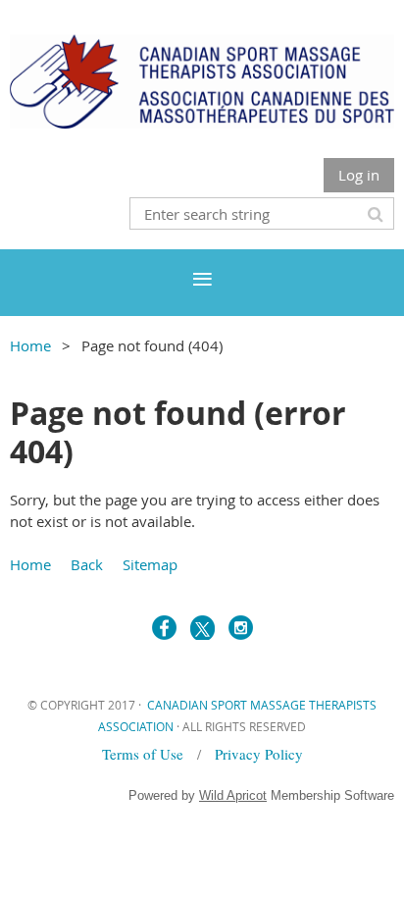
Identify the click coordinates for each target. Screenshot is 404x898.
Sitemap (150, 564)
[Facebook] (164, 627)
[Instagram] (240, 627)
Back (87, 564)
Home (30, 345)
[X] (202, 627)
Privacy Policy (259, 754)
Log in (358, 175)
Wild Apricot (233, 795)
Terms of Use (145, 754)
